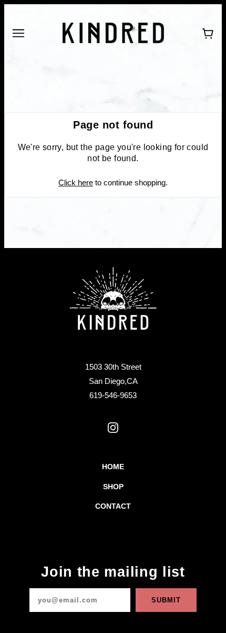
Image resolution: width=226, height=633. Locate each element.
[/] (113, 31)
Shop (113, 487)
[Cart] (207, 33)
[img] (113, 427)
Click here (75, 182)
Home (113, 467)
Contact (113, 506)
